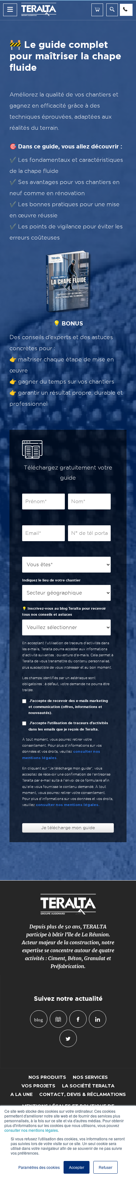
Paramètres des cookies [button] (39, 1167)
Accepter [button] (76, 1167)
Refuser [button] (105, 1167)
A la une (21, 1094)
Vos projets (38, 1086)
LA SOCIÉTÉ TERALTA (88, 1086)
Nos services (90, 1077)
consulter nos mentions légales (31, 1130)
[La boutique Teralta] (97, 9)
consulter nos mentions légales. (67, 805)
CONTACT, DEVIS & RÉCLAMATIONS (82, 1094)
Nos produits (47, 1077)
